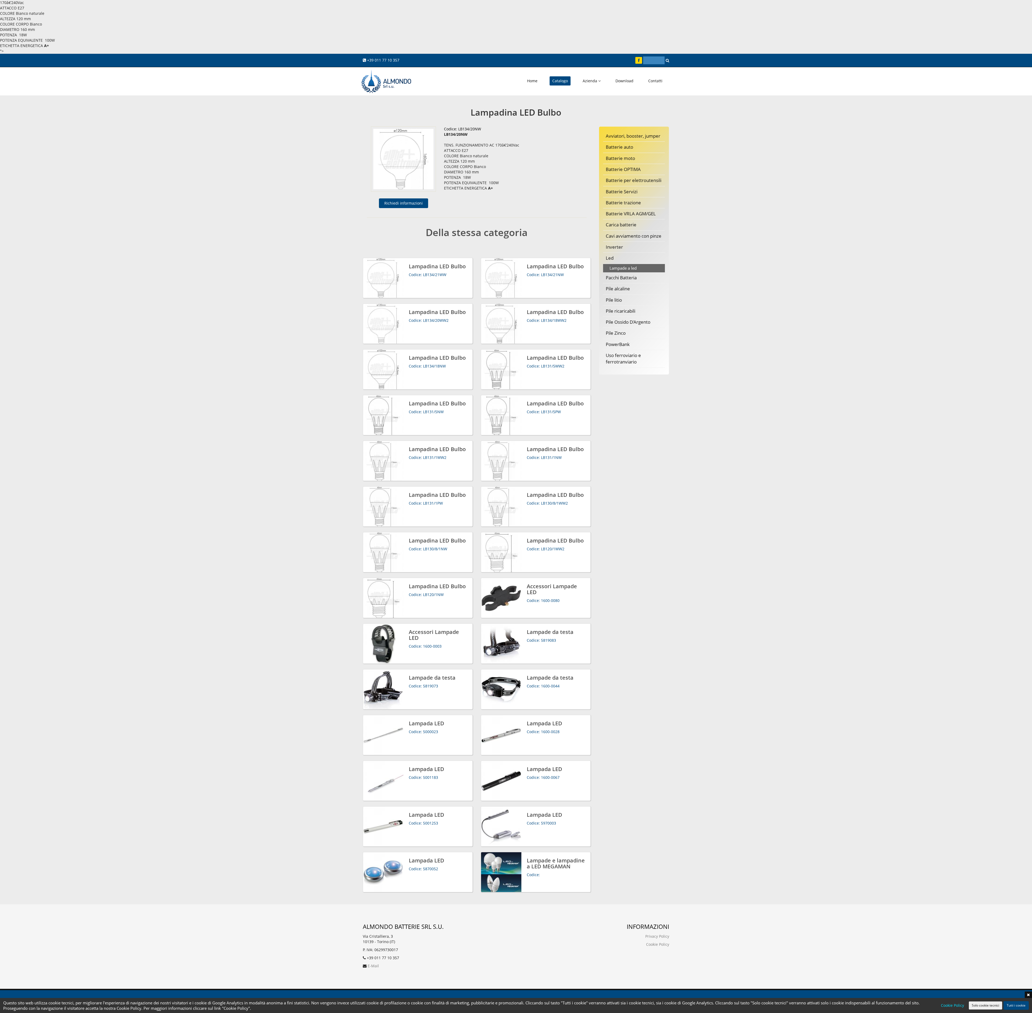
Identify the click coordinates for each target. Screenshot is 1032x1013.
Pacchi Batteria (621, 277)
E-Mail (373, 965)
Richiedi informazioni (403, 203)
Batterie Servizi (621, 191)
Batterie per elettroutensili (633, 180)
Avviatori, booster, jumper (633, 136)
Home (532, 80)
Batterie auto (619, 147)
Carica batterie (621, 225)
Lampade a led (623, 268)
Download (624, 80)
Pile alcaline (618, 289)
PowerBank (618, 344)
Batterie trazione (623, 202)
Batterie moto (620, 158)
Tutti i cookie (1016, 1005)
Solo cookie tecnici (985, 1005)
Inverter (614, 247)
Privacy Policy (657, 936)
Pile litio (614, 300)
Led (610, 258)
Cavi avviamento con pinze (633, 236)
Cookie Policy (657, 944)
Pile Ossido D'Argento (628, 322)
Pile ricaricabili (620, 311)
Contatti (655, 80)
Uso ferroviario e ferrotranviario (623, 358)
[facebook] (638, 60)
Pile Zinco (616, 333)
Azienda (590, 80)
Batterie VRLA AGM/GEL (631, 214)
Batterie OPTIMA (623, 169)
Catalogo (560, 80)
